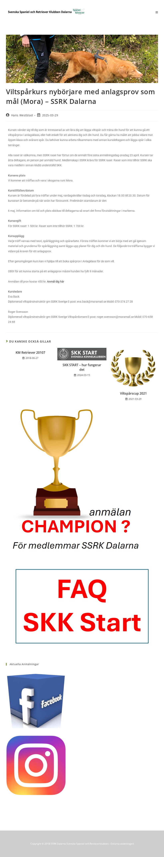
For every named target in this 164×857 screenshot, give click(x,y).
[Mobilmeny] (157, 12)
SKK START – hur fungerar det (82, 367)
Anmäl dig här (55, 281)
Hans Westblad (22, 115)
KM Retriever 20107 (30, 352)
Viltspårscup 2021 (133, 393)
